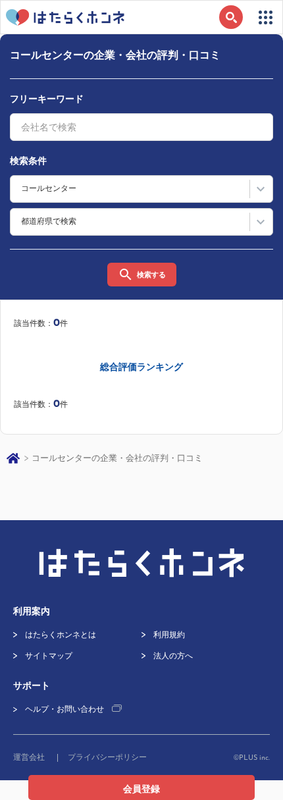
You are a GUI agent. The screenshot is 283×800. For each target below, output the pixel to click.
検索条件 (28, 162)
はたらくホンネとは (60, 635)
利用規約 (169, 635)
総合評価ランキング (141, 368)
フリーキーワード (47, 100)
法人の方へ (173, 656)
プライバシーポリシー (107, 758)
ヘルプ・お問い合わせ (64, 710)
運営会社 (29, 758)
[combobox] (141, 127)
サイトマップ (48, 656)
